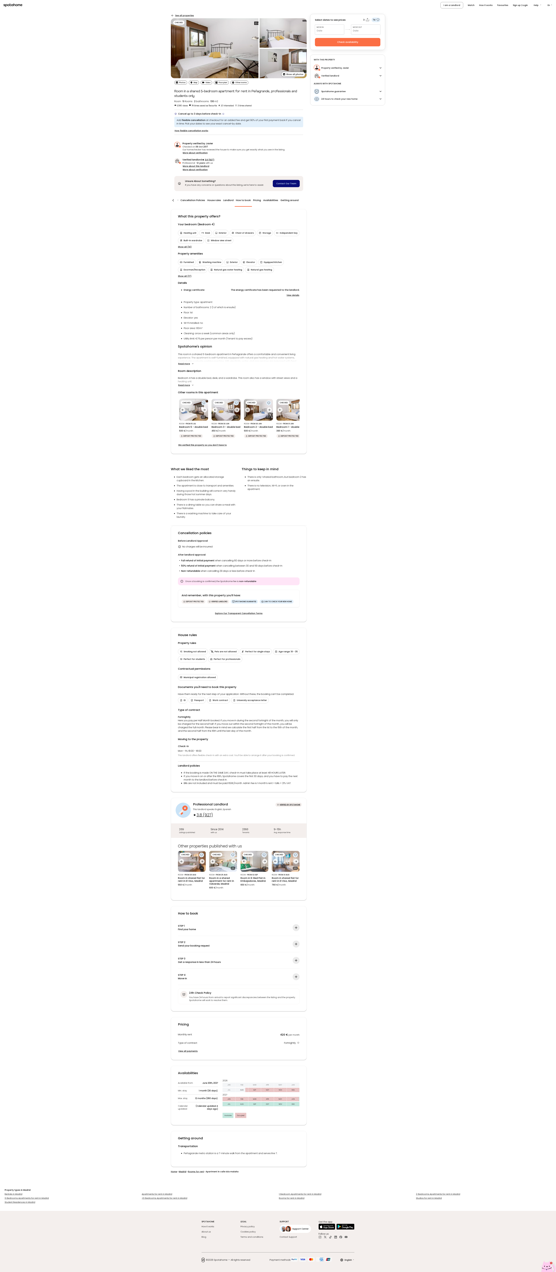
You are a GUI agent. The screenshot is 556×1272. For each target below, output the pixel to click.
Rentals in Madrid (13, 1194)
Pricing (257, 200)
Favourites (502, 5)
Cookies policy (248, 1231)
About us (206, 1231)
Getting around (289, 200)
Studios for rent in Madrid (429, 1198)
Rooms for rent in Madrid (291, 1198)
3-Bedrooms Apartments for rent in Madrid (27, 1198)
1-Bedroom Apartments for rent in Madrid (300, 1194)
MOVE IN (320, 27)
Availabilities (270, 200)
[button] (537, 5)
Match (471, 5)
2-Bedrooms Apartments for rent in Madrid (438, 1194)
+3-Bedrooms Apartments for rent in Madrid (164, 1198)
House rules (214, 200)
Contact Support (288, 1236)
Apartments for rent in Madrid (157, 1194)
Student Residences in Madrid (20, 1202)
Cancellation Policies (192, 200)
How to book (243, 200)
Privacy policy (247, 1226)
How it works (486, 5)
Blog (204, 1236)
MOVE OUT (357, 27)
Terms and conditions (251, 1236)
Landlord (228, 200)
